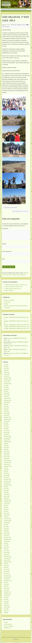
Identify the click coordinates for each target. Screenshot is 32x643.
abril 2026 (6, 370)
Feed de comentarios (8, 626)
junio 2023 (6, 425)
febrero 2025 (6, 394)
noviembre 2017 (7, 501)
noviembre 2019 (7, 462)
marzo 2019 (6, 473)
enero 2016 (6, 535)
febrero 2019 (6, 475)
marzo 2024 (6, 411)
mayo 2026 (6, 368)
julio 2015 (6, 543)
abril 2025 (6, 391)
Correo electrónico (6, 251)
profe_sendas (7, 24)
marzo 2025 (6, 393)
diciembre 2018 (7, 479)
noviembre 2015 (7, 539)
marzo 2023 (6, 430)
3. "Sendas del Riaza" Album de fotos (12, 288)
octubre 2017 (7, 503)
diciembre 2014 (7, 556)
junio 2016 (6, 526)
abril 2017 (6, 511)
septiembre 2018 (7, 485)
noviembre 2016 (7, 520)
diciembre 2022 (7, 436)
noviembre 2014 (7, 558)
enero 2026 (6, 376)
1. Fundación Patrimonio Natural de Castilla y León (15, 284)
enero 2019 (6, 477)
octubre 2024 (7, 402)
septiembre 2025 (7, 383)
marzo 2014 (6, 569)
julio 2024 (6, 404)
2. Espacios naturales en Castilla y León (13, 286)
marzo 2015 (6, 550)
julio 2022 (6, 443)
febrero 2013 (6, 588)
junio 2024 (6, 406)
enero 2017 (6, 516)
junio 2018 (6, 488)
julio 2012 (6, 597)
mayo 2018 (6, 490)
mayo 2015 (6, 547)
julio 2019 (6, 468)
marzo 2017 (6, 513)
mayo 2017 (6, 509)
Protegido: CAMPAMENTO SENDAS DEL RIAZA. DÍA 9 (16, 324)
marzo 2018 (6, 494)
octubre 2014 (7, 560)
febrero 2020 (6, 456)
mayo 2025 (6, 389)
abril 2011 (6, 612)
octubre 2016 (7, 522)
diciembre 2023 (7, 417)
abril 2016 (6, 530)
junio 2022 (6, 445)
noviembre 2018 (7, 481)
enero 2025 (6, 396)
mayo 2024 (6, 408)
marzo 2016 (6, 531)
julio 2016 (6, 524)
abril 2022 (6, 449)
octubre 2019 (7, 464)
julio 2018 (6, 486)
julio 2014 (6, 563)
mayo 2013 (6, 584)
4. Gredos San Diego (8, 290)
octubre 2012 (7, 595)
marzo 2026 (6, 372)
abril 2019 (6, 471)
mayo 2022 (6, 447)
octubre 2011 (7, 607)
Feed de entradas (8, 624)
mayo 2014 (6, 565)
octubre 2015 (7, 541)
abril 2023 (6, 428)
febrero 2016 (6, 533)
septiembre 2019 (7, 466)
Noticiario (6, 303)
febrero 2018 (6, 496)
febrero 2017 (6, 515)
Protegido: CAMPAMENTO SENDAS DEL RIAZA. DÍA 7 (16, 328)
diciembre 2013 (7, 575)
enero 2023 (6, 434)
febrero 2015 (6, 552)
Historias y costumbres (9, 300)
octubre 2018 (7, 483)
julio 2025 (6, 385)
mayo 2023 (6, 426)
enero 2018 (6, 498)
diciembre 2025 (7, 378)
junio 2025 (6, 387)
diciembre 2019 (7, 460)
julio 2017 (6, 505)
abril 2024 (6, 409)
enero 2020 (6, 458)
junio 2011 (6, 608)
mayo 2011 (6, 610)
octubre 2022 (7, 440)
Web (3, 258)
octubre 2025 (7, 381)
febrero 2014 (6, 571)
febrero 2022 (6, 453)
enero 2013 (6, 590)
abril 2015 (6, 548)
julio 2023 (6, 423)
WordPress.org (7, 628)
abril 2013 (6, 586)
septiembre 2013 (7, 580)
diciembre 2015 (7, 537)
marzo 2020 (6, 455)
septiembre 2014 (7, 562)
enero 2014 (6, 573)
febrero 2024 (6, 413)
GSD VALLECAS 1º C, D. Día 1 (21, 211)
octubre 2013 (7, 578)
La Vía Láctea (7, 302)
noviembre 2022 (7, 438)
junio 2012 (6, 599)
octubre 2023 (7, 421)
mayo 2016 (6, 528)
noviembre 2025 (7, 379)
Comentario (5, 228)
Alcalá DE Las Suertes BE (10, 207)
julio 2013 (6, 582)
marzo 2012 (6, 605)
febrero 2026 (6, 374)
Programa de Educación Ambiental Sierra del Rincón (15, 305)
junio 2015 (6, 545)
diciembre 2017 (7, 500)
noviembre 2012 (7, 593)
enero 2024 (6, 415)
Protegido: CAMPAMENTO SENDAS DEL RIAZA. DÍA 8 (16, 326)
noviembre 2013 (7, 577)
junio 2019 (6, 470)
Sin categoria (23, 24)
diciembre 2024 (7, 398)
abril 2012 (6, 603)
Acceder (6, 622)
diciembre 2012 (7, 592)
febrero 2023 (6, 432)
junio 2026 (6, 366)
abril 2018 (6, 492)
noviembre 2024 (7, 400)
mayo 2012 (6, 601)
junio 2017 (6, 507)
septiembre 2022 (7, 441)
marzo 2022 (6, 451)
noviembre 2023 (7, 419)
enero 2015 (6, 554)
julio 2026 (6, 364)
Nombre (4, 243)
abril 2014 (6, 567)
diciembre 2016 (7, 518)
